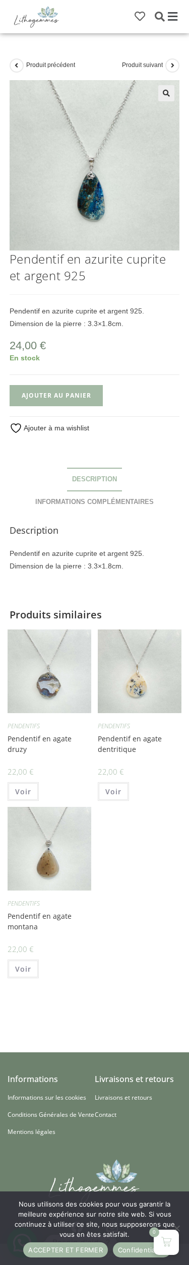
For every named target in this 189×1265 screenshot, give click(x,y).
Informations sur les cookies (47, 1097)
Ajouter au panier (56, 395)
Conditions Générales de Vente (51, 1114)
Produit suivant (142, 65)
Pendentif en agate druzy (40, 744)
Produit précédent (50, 65)
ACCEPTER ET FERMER (65, 1250)
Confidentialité (142, 1250)
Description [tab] (94, 479)
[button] (173, 16)
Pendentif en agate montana (40, 921)
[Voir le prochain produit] (172, 65)
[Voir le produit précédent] (17, 65)
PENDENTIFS (24, 726)
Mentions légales (31, 1131)
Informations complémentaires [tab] (94, 501)
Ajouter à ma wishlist (55, 428)
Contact (105, 1114)
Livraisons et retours (123, 1097)
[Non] (176, 1228)
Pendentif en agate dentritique (130, 744)
